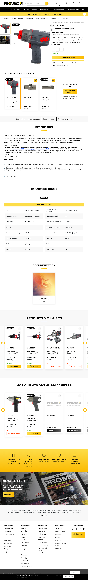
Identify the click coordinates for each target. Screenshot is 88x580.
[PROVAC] (13, 3)
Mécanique (25, 563)
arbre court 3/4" (43, 149)
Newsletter (59, 540)
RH (83, 10)
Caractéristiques (33, 119)
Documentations (30, 10)
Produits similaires (65, 119)
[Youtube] (83, 529)
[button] (14, 44)
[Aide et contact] (66, 3)
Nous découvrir (58, 10)
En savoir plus (57, 14)
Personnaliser (63, 573)
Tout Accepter (68, 577)
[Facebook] (77, 529)
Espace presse (60, 532)
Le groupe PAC (9, 535)
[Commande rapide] (57, 3)
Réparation (25, 552)
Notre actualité (73, 10)
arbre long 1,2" (30, 149)
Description (20, 119)
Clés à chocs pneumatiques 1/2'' (36, 18)
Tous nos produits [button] (13, 10)
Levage (23, 549)
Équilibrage (25, 542)
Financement (42, 528)
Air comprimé (25, 555)
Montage (24, 534)
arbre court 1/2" (18, 149)
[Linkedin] (73, 529)
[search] (46, 3)
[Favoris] (79, 3)
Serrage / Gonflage (17, 18)
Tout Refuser (75, 573)
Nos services (45, 10)
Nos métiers (8, 543)
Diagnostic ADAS (26, 566)
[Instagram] (80, 529)
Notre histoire (8, 528)
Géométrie (24, 546)
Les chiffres (7, 532)
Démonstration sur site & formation (43, 550)
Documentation (49, 119)
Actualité (58, 528)
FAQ (5, 552)
